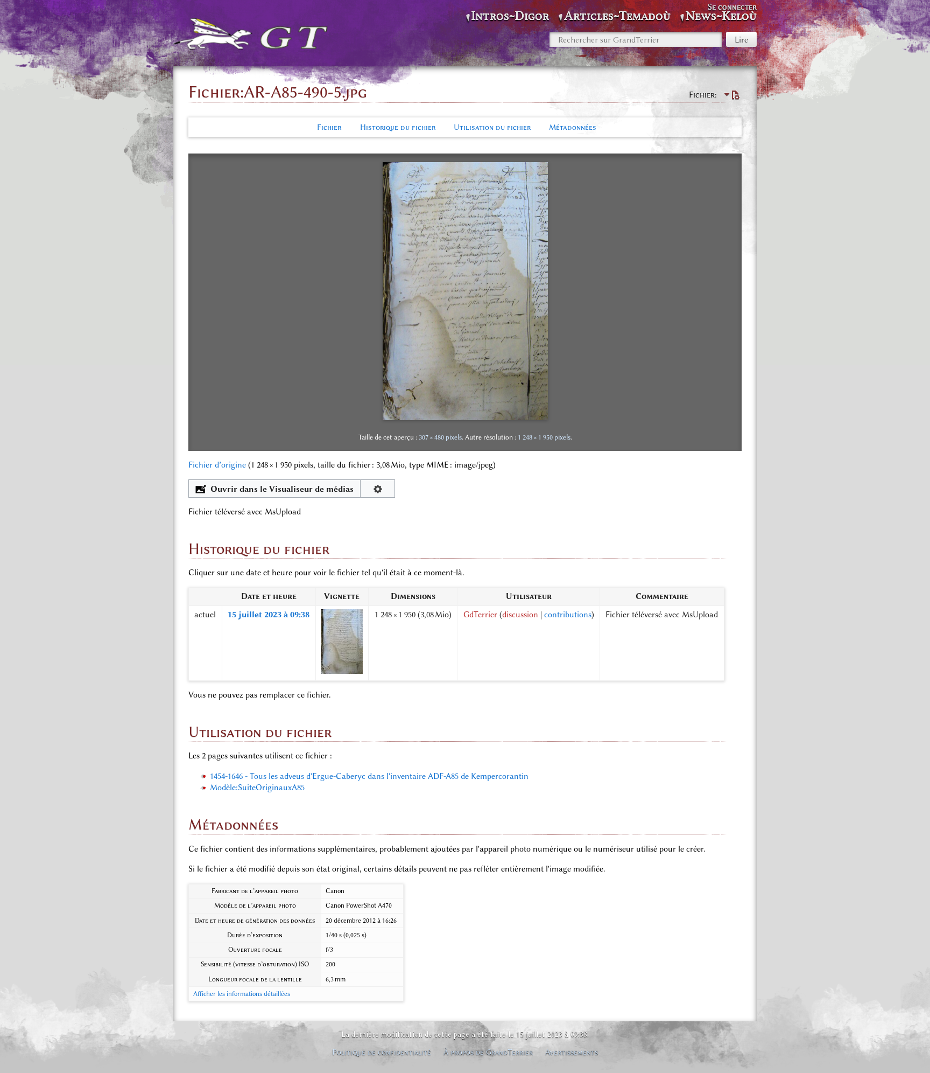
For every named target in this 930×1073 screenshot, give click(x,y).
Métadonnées (572, 127)
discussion (520, 614)
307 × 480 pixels (440, 437)
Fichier (329, 127)
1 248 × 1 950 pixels (544, 437)
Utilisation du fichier (492, 127)
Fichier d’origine (217, 465)
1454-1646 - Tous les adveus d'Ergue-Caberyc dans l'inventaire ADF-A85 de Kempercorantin (369, 776)
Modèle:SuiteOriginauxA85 (257, 787)
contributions (567, 614)
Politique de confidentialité (381, 1052)
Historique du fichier (397, 127)
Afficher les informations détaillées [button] (241, 994)
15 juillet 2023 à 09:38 (268, 614)
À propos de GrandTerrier (488, 1052)
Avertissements (571, 1052)
